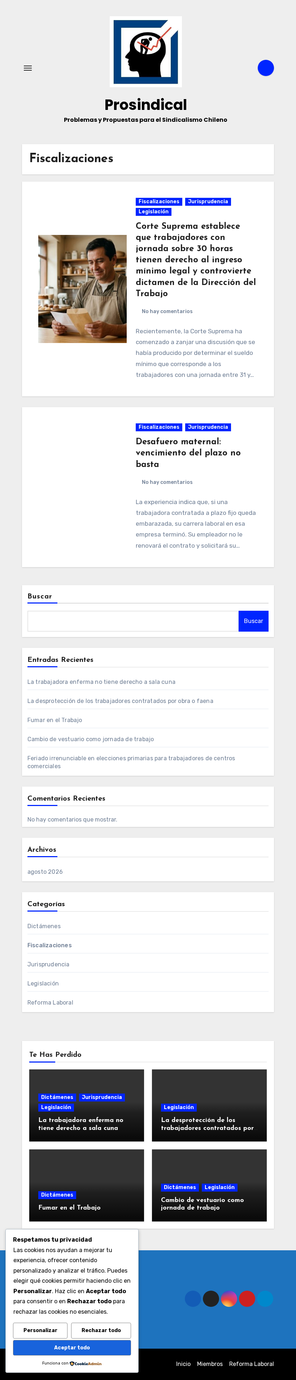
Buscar (40, 596)
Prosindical (146, 105)
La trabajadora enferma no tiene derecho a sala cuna (101, 681)
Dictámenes (44, 926)
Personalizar (40, 1330)
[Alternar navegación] (28, 68)
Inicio (183, 1364)
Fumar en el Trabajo (54, 720)
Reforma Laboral (50, 1002)
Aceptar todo (72, 1348)
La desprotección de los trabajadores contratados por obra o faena (120, 701)
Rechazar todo (101, 1330)
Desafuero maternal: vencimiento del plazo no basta (188, 453)
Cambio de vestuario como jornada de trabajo (90, 739)
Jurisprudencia (208, 202)
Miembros (210, 1364)
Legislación (154, 212)
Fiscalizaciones (159, 202)
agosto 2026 (45, 871)
